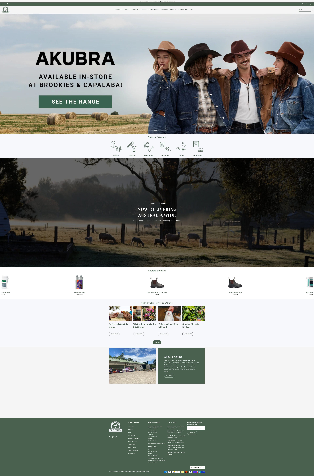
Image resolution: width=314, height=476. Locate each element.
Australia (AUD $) (196, 467)
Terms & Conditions (133, 450)
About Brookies (173, 356)
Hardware (132, 148)
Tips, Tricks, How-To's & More (157, 302)
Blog (129, 432)
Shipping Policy (132, 444)
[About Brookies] (132, 366)
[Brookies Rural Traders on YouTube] (7, 4)
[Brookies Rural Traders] (5, 10)
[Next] (305, 284)
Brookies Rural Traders (118, 471)
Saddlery (116, 148)
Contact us (131, 426)
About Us (130, 429)
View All (157, 342)
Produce (181, 148)
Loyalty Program (132, 441)
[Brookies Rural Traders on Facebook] (2, 4)
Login (305, 4)
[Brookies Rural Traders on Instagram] (4, 4)
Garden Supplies (148, 148)
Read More (169, 375)
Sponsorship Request (133, 438)
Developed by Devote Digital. (132, 471)
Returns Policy (132, 447)
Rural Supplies (198, 148)
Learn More (114, 334)
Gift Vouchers (131, 435)
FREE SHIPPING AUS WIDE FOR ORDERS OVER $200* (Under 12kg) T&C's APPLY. (157, 1)
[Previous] (9, 284)
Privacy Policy (131, 453)
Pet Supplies (165, 148)
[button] (118, 10)
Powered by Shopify (144, 471)
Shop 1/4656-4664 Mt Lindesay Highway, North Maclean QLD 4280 (176, 447)
